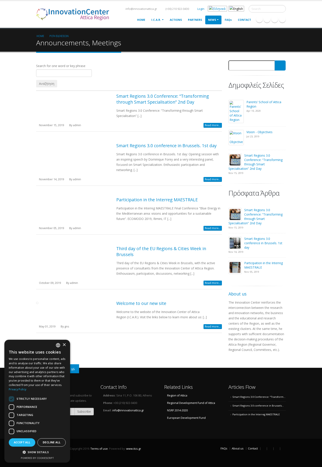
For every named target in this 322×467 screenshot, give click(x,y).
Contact (244, 20)
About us (238, 448)
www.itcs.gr (133, 449)
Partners (195, 20)
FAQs (228, 20)
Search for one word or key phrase (60, 66)
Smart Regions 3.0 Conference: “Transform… (258, 396)
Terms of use (99, 449)
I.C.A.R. (156, 20)
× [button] (64, 345)
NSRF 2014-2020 (177, 410)
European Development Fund (186, 418)
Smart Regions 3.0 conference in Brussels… (258, 405)
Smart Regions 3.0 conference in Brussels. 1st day (166, 146)
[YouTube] (282, 19)
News (212, 20)
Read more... (213, 125)
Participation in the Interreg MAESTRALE (157, 200)
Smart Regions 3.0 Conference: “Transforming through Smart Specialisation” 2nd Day (162, 99)
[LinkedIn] (274, 19)
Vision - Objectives (259, 132)
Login (200, 9)
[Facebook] (259, 19)
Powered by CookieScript (37, 458)
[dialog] (37, 401)
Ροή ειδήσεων (59, 36)
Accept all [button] (22, 442)
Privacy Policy (17, 389)
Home (141, 20)
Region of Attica (177, 395)
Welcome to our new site (141, 303)
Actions (176, 20)
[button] (37, 452)
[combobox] (58, 345)
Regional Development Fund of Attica (191, 403)
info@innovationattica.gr (141, 9)
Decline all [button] (51, 442)
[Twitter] (267, 19)
